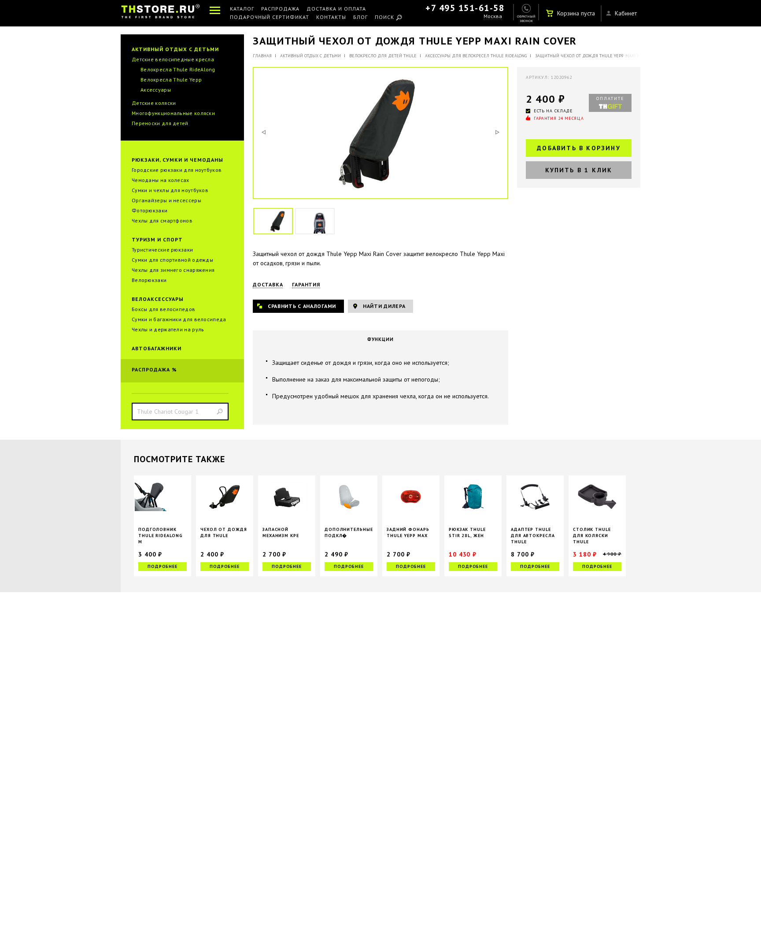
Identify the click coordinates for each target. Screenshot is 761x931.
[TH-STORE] (160, 13)
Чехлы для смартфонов (162, 220)
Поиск (384, 17)
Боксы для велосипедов (163, 309)
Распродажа (280, 9)
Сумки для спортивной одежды (172, 259)
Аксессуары (155, 89)
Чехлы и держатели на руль (168, 329)
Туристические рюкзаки (162, 249)
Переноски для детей (160, 123)
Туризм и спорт (157, 239)
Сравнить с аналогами (302, 306)
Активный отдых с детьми (175, 49)
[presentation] (380, 339)
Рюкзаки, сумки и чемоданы (177, 159)
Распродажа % (154, 369)
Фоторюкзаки (149, 210)
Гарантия (306, 285)
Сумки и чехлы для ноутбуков (170, 190)
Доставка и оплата (336, 9)
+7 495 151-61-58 (464, 8)
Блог (360, 17)
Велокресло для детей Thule (383, 56)
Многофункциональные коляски (173, 113)
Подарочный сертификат (269, 17)
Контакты (331, 17)
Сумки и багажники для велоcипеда (179, 319)
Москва (493, 16)
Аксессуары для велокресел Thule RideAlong (476, 56)
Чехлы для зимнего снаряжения (173, 270)
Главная (262, 56)
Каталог (242, 9)
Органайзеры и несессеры (166, 200)
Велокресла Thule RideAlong (177, 69)
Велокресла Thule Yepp (171, 79)
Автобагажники (156, 348)
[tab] (380, 339)
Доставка (268, 285)
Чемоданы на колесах (160, 180)
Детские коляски (154, 103)
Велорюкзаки (149, 280)
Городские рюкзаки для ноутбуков (177, 170)
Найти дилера (384, 306)
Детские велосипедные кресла (173, 59)
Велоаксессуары (158, 299)
